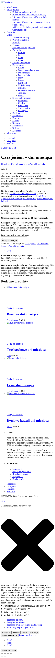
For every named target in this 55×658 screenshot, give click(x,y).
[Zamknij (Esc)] (11, 653)
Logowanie (17, 469)
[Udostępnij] (8, 653)
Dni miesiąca (24, 72)
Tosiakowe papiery (20, 37)
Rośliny (15, 128)
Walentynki (23, 110)
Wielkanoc (23, 100)
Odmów (16, 632)
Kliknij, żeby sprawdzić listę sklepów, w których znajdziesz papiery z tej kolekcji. (27, 198)
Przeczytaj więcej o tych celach (21, 627)
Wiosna (21, 52)
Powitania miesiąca (26, 90)
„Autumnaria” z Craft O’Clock (22, 193)
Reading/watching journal (23, 47)
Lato (20, 55)
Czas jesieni (6, 164)
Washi (21, 95)
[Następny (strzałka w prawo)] (5, 656)
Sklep (9, 35)
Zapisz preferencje (9, 635)
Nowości (16, 42)
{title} (9, 640)
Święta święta (24, 108)
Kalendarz (22, 83)
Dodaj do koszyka (9, 241)
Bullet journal (13, 9)
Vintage (15, 45)
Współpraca (12, 7)
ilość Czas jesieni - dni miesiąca (15, 235)
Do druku (11, 32)
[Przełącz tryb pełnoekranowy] (5, 653)
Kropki (21, 67)
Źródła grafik (18, 479)
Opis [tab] (9, 251)
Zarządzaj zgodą (9, 650)
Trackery (22, 93)
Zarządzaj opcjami (15, 620)
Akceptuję (6, 632)
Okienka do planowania (28, 70)
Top (3, 501)
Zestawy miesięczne (21, 62)
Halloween (23, 105)
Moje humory (24, 85)
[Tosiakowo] (7, 2)
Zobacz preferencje (30, 632)
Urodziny (22, 103)
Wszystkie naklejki (20, 40)
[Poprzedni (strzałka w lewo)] (2, 656)
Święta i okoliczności (21, 98)
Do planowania (19, 65)
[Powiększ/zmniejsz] (2, 653)
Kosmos (16, 123)
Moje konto (12, 133)
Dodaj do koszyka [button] (15, 308)
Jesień (20, 57)
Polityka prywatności (21, 471)
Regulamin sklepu (20, 474)
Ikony (20, 78)
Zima (20, 60)
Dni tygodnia (24, 75)
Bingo (21, 80)
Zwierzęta (16, 131)
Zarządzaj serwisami (16, 622)
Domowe (16, 118)
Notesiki (22, 88)
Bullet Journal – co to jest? (24, 12)
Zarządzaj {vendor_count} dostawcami (24, 625)
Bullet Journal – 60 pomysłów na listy (29, 14)
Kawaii (15, 120)
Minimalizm (17, 115)
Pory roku (16, 50)
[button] (27, 545)
